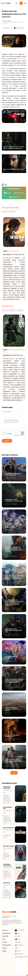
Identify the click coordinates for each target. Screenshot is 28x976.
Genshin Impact (15, 582)
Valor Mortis (6, 882)
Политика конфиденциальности (20, 955)
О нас (18, 951)
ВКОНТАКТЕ (20, 193)
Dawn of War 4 (15, 634)
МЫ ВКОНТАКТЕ (18, 935)
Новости (8, 477)
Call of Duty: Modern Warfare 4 (12, 687)
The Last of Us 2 (8, 306)
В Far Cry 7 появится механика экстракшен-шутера (12, 709)
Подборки (5, 936)
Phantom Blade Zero (7, 807)
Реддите (6, 68)
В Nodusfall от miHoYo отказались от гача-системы (14, 500)
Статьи (4, 942)
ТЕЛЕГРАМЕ (15, 197)
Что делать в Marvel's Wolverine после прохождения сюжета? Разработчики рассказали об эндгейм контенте (14, 602)
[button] (16, 3)
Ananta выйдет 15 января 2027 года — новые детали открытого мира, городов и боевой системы (13, 525)
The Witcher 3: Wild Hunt (11, 556)
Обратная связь (19, 946)
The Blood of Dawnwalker (6, 787)
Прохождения (6, 945)
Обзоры (4, 948)
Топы (3, 939)
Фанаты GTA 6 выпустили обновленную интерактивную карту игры (14, 761)
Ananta (13, 530)
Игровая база (6, 933)
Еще (14, 772)
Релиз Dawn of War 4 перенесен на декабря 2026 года (13, 630)
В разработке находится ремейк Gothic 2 (12, 735)
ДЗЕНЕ (8, 193)
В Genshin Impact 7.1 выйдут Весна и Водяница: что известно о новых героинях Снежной (13, 577)
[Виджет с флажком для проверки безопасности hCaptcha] (13, 433)
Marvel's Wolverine (16, 608)
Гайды (4, 951)
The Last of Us (21, 58)
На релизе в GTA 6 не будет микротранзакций (13, 474)
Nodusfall (14, 504)
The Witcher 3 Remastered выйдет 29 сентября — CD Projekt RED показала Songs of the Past (14, 549)
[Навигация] (25, 3)
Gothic (13, 739)
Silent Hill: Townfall (8, 846)
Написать (7, 440)
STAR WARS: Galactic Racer (7, 865)
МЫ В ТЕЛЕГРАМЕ (18, 940)
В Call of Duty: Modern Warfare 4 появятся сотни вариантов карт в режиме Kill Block (14, 681)
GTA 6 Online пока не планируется (11, 657)
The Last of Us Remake (10, 208)
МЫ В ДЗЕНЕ (20, 930)
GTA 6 (13, 477)
